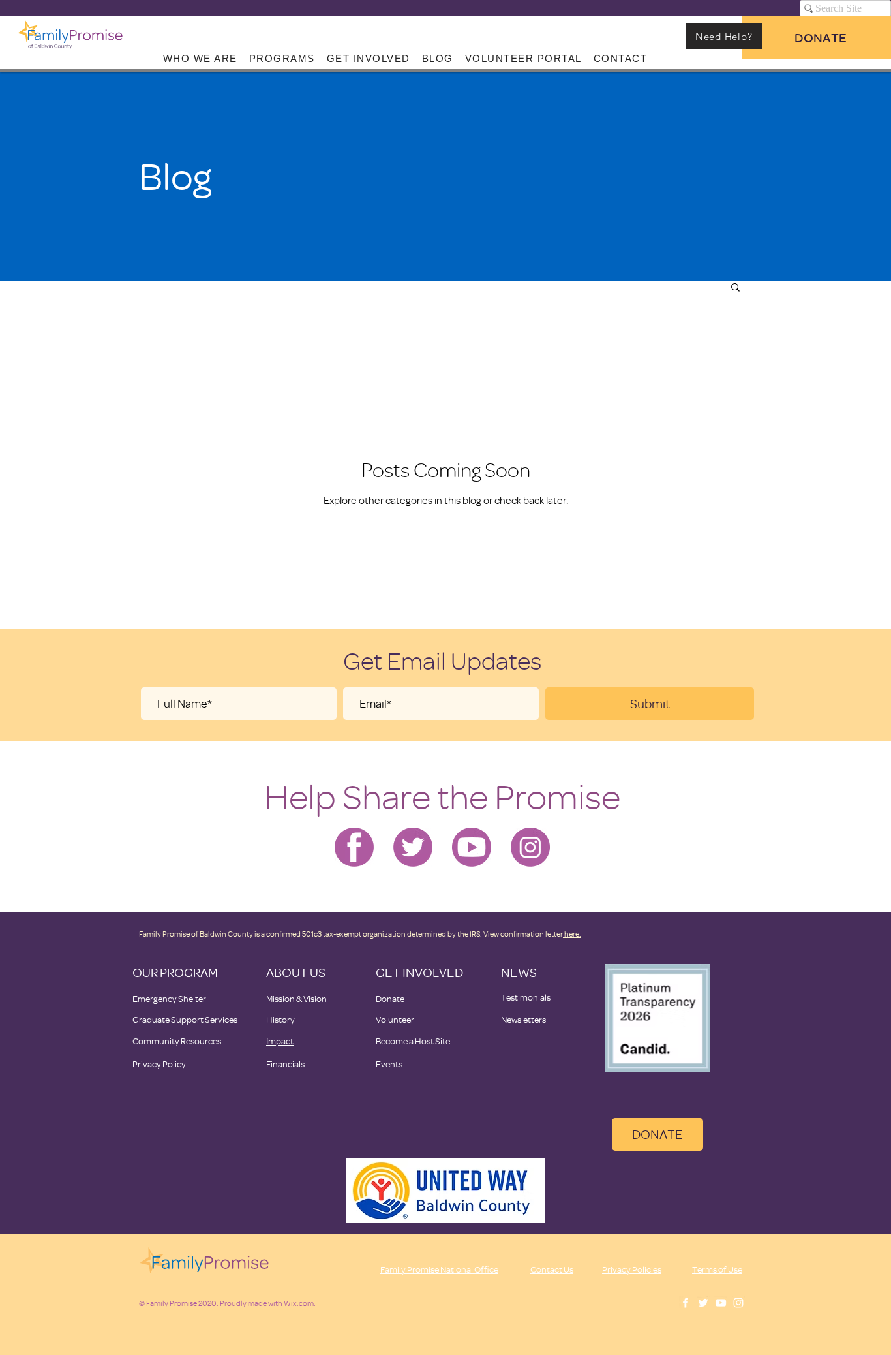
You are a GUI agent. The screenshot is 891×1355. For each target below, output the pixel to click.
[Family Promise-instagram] (530, 847)
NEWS (519, 972)
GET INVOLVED (419, 972)
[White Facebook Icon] (685, 1302)
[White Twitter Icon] (703, 1302)
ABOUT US (295, 972)
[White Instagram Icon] (738, 1302)
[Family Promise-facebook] (354, 847)
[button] (735, 288)
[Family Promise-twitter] (412, 847)
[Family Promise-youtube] (471, 847)
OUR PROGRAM (175, 972)
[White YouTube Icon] (720, 1302)
